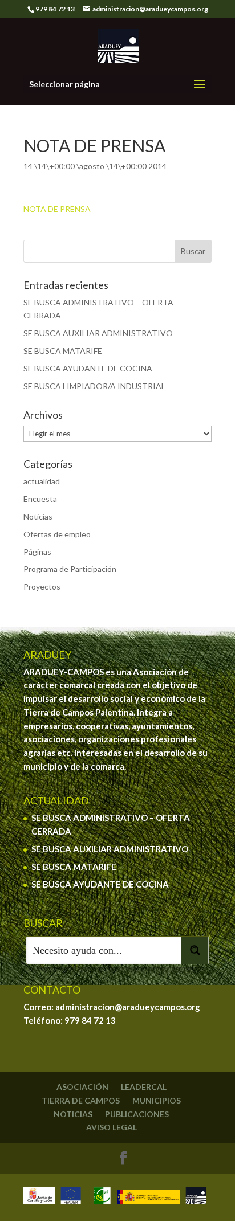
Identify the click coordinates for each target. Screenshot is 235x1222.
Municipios (156, 1100)
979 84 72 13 (90, 1020)
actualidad (41, 481)
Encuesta (40, 499)
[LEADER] (102, 1197)
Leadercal (144, 1087)
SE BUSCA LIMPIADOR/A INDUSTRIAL (94, 386)
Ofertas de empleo (57, 534)
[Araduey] (196, 1197)
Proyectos (41, 586)
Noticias (37, 516)
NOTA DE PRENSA (57, 209)
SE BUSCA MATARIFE (62, 350)
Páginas (37, 552)
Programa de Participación (69, 569)
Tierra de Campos (81, 1100)
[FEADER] (70, 1197)
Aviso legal (111, 1127)
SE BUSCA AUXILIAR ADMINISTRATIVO (98, 333)
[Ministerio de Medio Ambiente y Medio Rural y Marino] (149, 1197)
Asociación (82, 1087)
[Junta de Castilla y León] (39, 1197)
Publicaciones (137, 1114)
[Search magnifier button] (195, 950)
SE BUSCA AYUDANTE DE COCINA (87, 368)
